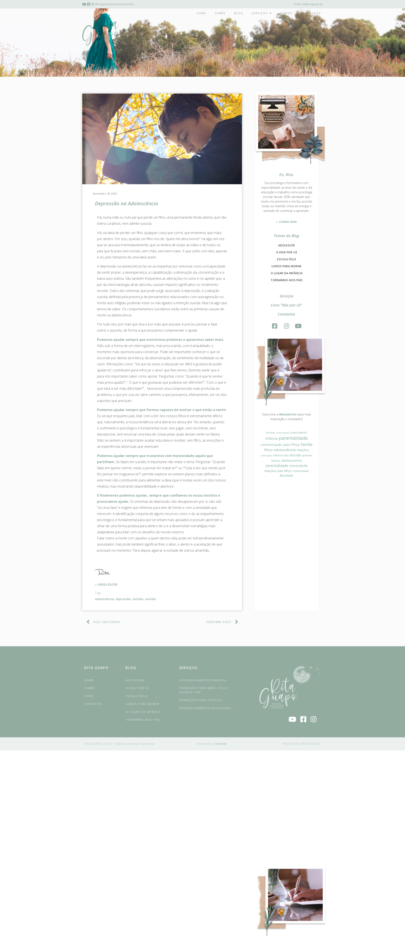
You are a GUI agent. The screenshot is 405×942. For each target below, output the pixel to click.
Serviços (259, 13)
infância (271, 439)
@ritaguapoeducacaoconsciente (114, 4)
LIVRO (89, 696)
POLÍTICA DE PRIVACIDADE (301, 744)
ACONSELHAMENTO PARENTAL (203, 680)
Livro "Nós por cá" (286, 305)
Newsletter (288, 414)
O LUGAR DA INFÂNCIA (286, 273)
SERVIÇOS (188, 667)
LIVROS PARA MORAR (286, 266)
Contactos (311, 13)
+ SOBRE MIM (286, 222)
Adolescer (108, 584)
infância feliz (281, 455)
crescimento (298, 432)
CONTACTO (93, 704)
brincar (270, 432)
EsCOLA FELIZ (137, 696)
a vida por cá (137, 688)
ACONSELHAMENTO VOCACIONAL (205, 708)
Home (202, 13)
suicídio (150, 599)
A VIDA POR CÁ (286, 252)
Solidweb (220, 744)
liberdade (286, 475)
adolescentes (291, 460)
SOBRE (89, 688)
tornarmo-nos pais (143, 720)
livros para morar (142, 704)
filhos (268, 450)
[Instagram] (286, 326)
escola (295, 455)
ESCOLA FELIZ (286, 259)
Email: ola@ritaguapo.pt (308, 4)
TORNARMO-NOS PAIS (286, 280)
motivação (266, 455)
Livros (286, 13)
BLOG (131, 667)
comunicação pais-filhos (280, 444)
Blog (238, 13)
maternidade (301, 471)
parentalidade (293, 438)
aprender (307, 455)
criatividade (282, 432)
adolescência (104, 599)
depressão (123, 599)
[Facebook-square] (275, 326)
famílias (275, 460)
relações (303, 450)
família (137, 599)
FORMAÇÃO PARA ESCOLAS (200, 700)
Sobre (220, 13)
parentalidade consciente (287, 466)
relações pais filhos (278, 471)
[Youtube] (298, 326)
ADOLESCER (286, 245)
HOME (89, 680)
